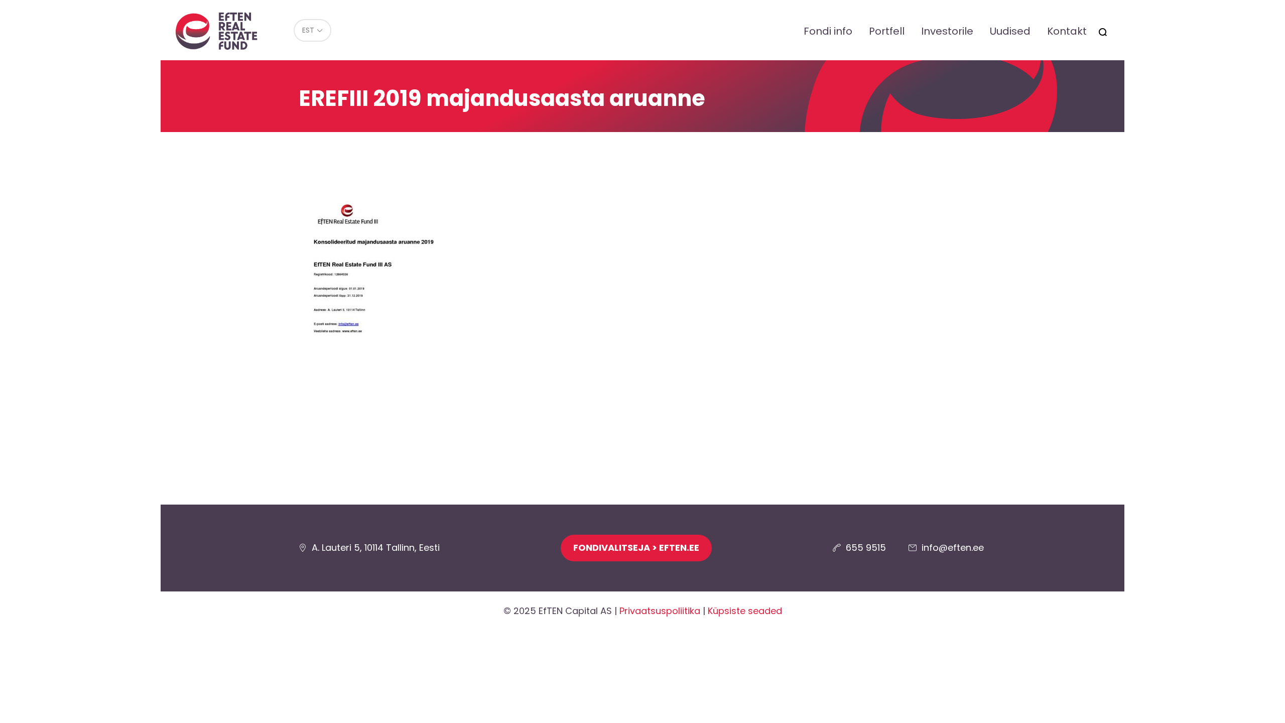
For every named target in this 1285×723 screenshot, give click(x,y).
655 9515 (866, 547)
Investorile (947, 31)
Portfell (887, 31)
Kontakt (1067, 31)
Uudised (1010, 31)
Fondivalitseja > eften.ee (636, 547)
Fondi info (828, 31)
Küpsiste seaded (745, 611)
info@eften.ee (953, 547)
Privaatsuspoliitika (659, 611)
